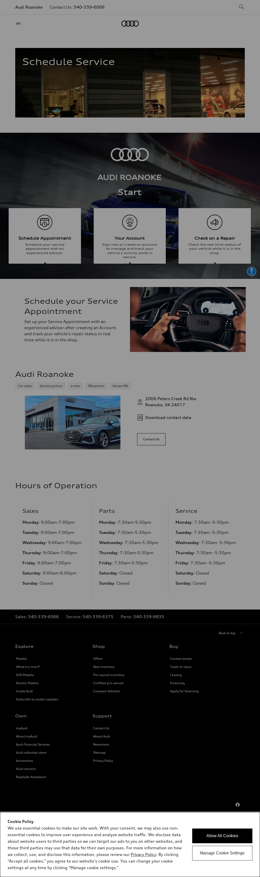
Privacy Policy (143, 854)
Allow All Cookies (222, 836)
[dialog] (130, 844)
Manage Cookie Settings (222, 853)
